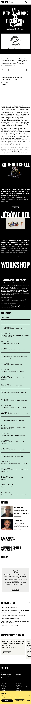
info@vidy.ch (19, 674)
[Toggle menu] (29, 2)
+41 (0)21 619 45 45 (20, 676)
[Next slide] (28, 648)
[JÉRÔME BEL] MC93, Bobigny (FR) (11, 343)
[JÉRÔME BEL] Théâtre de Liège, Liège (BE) (13, 435)
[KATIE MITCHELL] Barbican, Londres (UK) (13, 420)
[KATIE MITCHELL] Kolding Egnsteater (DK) (13, 350)
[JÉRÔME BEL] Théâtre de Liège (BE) (11, 386)
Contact (4, 84)
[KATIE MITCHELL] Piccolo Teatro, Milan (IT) (13, 494)
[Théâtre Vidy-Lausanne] (7, 2)
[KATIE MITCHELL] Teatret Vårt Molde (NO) (13, 407)
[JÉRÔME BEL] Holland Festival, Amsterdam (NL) (15, 414)
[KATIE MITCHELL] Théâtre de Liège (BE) (12, 371)
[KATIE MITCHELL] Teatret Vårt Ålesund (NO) (14, 400)
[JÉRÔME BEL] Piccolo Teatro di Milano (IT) (13, 328)
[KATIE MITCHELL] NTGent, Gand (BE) (12, 456)
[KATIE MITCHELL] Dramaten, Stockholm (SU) (14, 463)
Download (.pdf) (13, 625)
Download (12, 607)
